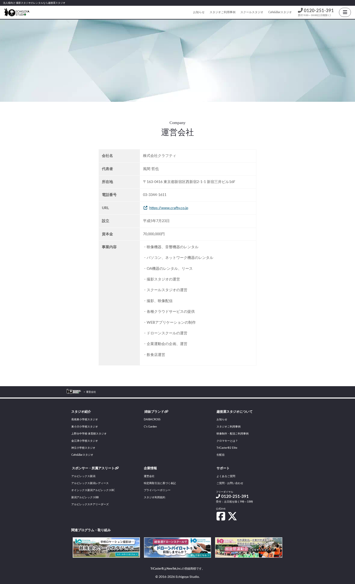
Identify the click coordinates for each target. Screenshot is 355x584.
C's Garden (150, 426)
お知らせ (199, 12)
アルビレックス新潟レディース (90, 483)
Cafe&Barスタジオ (280, 12)
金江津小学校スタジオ (84, 441)
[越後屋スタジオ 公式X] (232, 516)
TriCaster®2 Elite (227, 448)
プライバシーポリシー (157, 490)
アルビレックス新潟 (83, 476)
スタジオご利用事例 (222, 12)
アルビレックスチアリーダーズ (90, 504)
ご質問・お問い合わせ (230, 483)
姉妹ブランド (154, 411)
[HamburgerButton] (345, 12)
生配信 (221, 455)
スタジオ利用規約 (154, 497)
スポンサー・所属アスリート (93, 468)
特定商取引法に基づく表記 (160, 483)
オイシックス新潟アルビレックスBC (93, 490)
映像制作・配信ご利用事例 (233, 433)
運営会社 (149, 476)
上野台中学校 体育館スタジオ (89, 433)
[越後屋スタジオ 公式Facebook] (221, 516)
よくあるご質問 (226, 476)
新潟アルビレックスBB (85, 497)
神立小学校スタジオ (83, 448)
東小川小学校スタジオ (84, 426)
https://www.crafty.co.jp (168, 208)
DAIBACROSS (152, 419)
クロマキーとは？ (227, 441)
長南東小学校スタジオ (84, 419)
